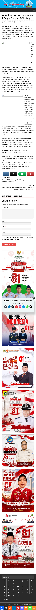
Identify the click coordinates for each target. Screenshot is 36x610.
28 (4, 595)
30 (13, 595)
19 (27, 589)
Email (3, 227)
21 (4, 592)
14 (4, 589)
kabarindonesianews (22, 22)
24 (18, 592)
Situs (3, 232)
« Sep (3, 599)
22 (8, 592)
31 (18, 595)
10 (18, 586)
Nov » (7, 599)
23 (13, 592)
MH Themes (29, 604)
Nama (4, 221)
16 (13, 589)
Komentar (5, 207)
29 (8, 595)
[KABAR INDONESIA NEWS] (18, 7)
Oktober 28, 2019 (8, 22)
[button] (33, 10)
